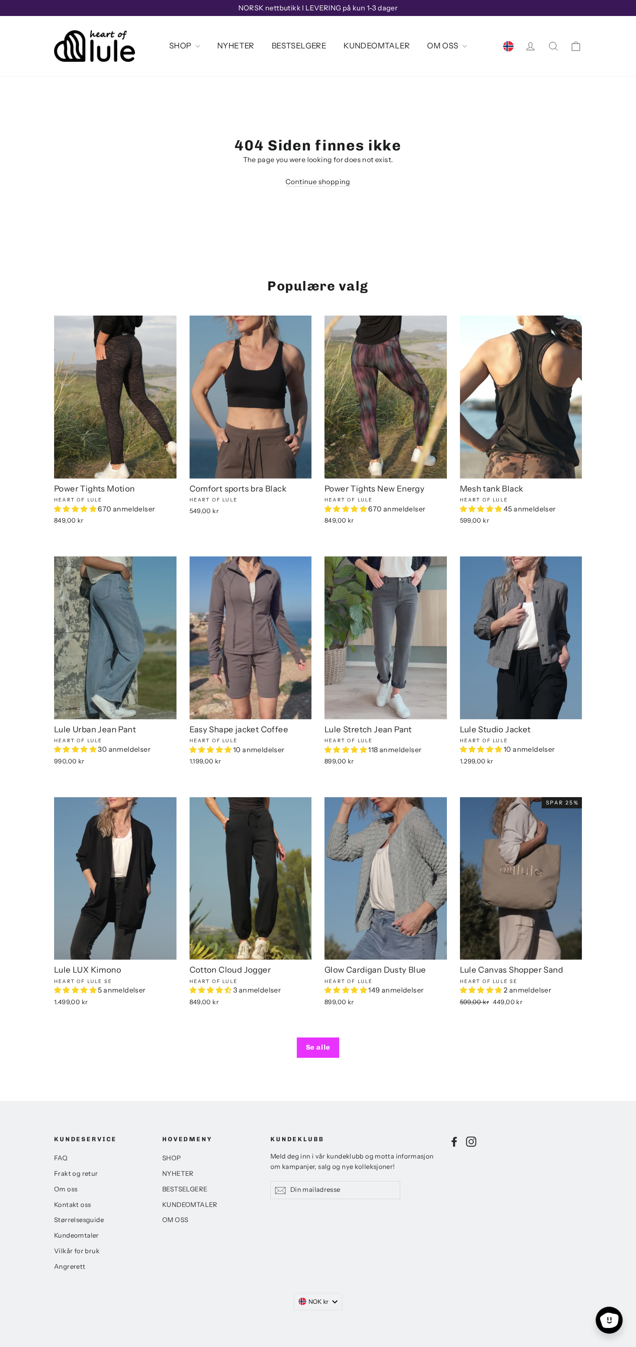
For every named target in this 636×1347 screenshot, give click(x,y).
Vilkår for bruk (77, 1251)
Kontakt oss (72, 1205)
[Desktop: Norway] (508, 45)
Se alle (318, 1047)
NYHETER (235, 46)
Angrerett (70, 1266)
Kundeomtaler (76, 1235)
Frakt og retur (76, 1174)
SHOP (181, 46)
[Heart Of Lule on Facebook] (454, 1141)
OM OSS (443, 46)
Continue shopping (318, 181)
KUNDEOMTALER (377, 46)
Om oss (65, 1189)
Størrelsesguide (79, 1220)
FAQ (60, 1158)
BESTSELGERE (299, 46)
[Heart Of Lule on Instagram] (471, 1141)
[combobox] (318, 1301)
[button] (76, 508)
